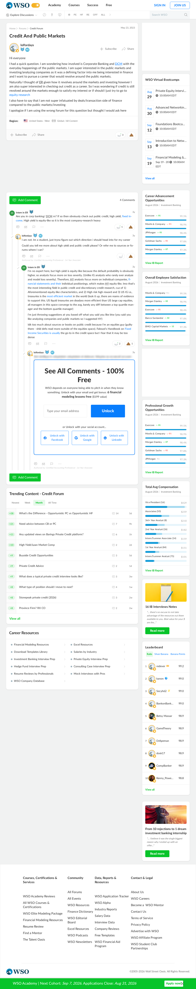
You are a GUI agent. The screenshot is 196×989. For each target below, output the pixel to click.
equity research (19, 94)
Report (34, 227)
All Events (74, 898)
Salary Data (102, 915)
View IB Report (154, 263)
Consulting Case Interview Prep (92, 666)
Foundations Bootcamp (171, 124)
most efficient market (59, 296)
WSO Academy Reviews (39, 896)
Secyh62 (161, 691)
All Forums (75, 892)
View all (14, 618)
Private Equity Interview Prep (91, 659)
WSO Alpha (103, 902)
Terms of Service (142, 918)
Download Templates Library (30, 652)
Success (92, 5)
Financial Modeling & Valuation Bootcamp (171, 157)
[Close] (182, 983)
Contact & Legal (142, 878)
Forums (22, 28)
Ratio (149, 654)
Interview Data (105, 922)
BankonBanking (165, 703)
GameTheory (163, 728)
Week (27, 503)
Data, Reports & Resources (105, 880)
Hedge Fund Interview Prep (30, 666)
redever (160, 666)
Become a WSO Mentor (147, 905)
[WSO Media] (60, 15)
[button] (128, 49)
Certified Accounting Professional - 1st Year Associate (57, 260)
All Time (52, 503)
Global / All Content (67, 121)
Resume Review (33, 926)
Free (109, 5)
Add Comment (28, 200)
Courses (74, 5)
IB (69, 15)
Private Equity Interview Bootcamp (171, 90)
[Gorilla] (22, 49)
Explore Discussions (22, 15)
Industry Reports (106, 909)
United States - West (39, 121)
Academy (54, 5)
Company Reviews (107, 928)
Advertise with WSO (145, 931)
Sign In (159, 5)
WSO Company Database (29, 681)
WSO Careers (140, 898)
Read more (157, 630)
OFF (95, 15)
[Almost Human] (31, 212)
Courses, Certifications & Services (40, 880)
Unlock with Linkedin (116, 437)
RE (88, 15)
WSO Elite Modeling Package (42, 913)
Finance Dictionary (80, 911)
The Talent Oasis (34, 939)
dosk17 (160, 753)
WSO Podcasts (78, 935)
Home (12, 28)
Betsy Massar (164, 716)
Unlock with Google (87, 437)
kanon (160, 678)
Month (39, 503)
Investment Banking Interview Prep (34, 659)
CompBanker (164, 766)
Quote (26, 227)
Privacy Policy (140, 924)
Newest (15, 503)
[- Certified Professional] (17, 50)
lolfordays (27, 45)
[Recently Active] (44, 15)
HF (81, 15)
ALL (103, 15)
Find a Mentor (32, 933)
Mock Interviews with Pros (89, 673)
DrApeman (162, 741)
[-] (12, 237)
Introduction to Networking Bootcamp (171, 140)
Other (42, 227)
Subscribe (111, 49)
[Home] (17, 5)
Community (75, 878)
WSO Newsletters (80, 941)
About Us (137, 892)
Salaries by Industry (85, 652)
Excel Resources (83, 644)
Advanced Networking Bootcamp (171, 107)
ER (12, 213)
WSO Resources (78, 905)
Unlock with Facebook (57, 437)
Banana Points (178, 654)
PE (75, 15)
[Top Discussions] (52, 15)
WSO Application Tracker (112, 896)
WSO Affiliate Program (146, 937)
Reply (18, 227)
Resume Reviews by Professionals (33, 673)
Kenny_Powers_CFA (165, 778)
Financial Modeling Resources (31, 644)
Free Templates (105, 935)
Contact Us (138, 911)
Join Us (180, 5)
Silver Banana (161, 654)
